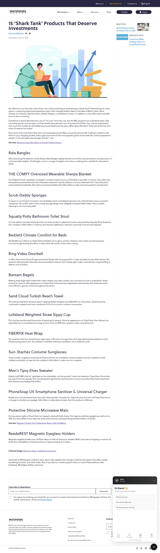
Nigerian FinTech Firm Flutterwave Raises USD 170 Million (41, 423)
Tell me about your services (125, 507)
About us (99, 3)
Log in (145, 12)
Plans (109, 12)
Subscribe (103, 491)
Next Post (121, 24)
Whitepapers (62, 12)
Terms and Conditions (75, 532)
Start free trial (115, 3)
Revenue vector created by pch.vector (39, 451)
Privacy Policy (46, 499)
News (79, 12)
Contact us (132, 3)
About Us (71, 519)
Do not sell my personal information (79, 540)
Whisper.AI (138, 540)
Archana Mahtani (16, 33)
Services (94, 12)
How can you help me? (123, 502)
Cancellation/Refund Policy (76, 536)
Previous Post (136, 35)
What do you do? (121, 497)
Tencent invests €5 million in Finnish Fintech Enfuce (39, 142)
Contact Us (71, 523)
